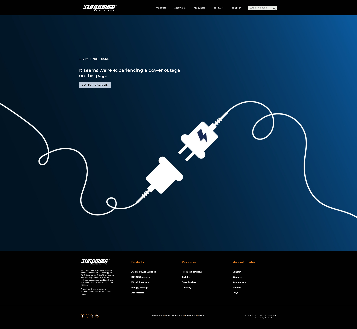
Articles (186, 277)
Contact (236, 8)
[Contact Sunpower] (95, 265)
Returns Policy (178, 315)
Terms (167, 315)
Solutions (179, 8)
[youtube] (97, 317)
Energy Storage (139, 288)
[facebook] (83, 317)
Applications (239, 282)
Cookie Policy (191, 315)
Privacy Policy (158, 315)
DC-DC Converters (141, 277)
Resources (199, 8)
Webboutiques (270, 318)
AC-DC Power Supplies (143, 272)
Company (218, 8)
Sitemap (201, 315)
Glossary (186, 288)
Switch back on (95, 85)
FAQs (235, 293)
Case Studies (189, 282)
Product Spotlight (192, 272)
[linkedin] (88, 317)
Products (161, 8)
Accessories (137, 293)
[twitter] (93, 317)
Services (237, 288)
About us (237, 277)
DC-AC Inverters (140, 282)
